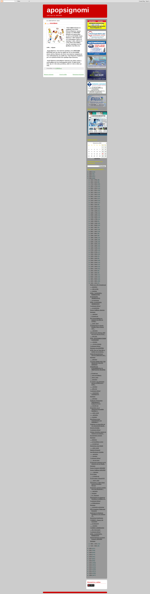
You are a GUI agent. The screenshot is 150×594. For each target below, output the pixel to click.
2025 (90, 174)
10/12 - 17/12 (94, 186)
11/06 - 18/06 (94, 239)
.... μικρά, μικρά (94, 377)
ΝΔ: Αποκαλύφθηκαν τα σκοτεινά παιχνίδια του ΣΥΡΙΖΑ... (96, 320)
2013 (90, 567)
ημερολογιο (97, 158)
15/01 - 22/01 (94, 283)
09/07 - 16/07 (94, 231)
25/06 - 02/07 (94, 235)
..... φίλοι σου (93, 389)
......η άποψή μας (94, 444)
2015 (90, 563)
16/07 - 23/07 (94, 229)
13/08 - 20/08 (94, 221)
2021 (90, 550)
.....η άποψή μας (94, 405)
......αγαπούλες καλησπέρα (97, 507)
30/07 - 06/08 (94, 225)
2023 (90, 178)
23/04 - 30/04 (94, 254)
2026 (90, 172)
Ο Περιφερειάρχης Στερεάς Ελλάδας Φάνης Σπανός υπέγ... (97, 327)
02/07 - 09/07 (94, 233)
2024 (90, 176)
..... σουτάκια (52, 23)
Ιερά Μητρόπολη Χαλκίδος (97, 452)
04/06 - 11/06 (94, 242)
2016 (90, 560)
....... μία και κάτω (94, 460)
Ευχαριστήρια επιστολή (96, 435)
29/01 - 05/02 (94, 279)
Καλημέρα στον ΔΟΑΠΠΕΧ (97, 348)
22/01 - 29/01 (94, 281)
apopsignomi (68, 10)
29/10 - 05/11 (94, 198)
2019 (90, 554)
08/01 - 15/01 (94, 543)
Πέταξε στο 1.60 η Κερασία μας (98, 285)
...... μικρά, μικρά (94, 413)
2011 (90, 571)
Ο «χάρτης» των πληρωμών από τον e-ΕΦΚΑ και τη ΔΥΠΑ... (97, 383)
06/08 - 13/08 (94, 223)
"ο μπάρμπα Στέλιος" (95, 306)
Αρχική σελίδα (63, 74)
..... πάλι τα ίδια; (94, 289)
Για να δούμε (93, 474)
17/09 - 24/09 (94, 211)
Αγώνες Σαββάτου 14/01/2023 (97, 470)
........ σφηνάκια (94, 472)
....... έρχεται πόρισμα (95, 344)
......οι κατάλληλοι (94, 308)
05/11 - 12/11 (94, 196)
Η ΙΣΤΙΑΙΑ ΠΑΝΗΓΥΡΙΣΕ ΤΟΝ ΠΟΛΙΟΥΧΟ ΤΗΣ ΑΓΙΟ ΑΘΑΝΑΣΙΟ (97, 363)
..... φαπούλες (93, 287)
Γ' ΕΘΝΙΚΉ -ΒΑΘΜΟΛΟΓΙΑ (97, 528)
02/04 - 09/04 (94, 260)
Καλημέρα (92, 312)
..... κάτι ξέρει (93, 336)
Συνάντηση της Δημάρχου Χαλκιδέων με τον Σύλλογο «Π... (97, 514)
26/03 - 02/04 (94, 262)
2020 (90, 552)
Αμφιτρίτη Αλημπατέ (95, 450)
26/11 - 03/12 (94, 190)
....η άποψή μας (94, 316)
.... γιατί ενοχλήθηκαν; (96, 375)
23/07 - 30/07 (94, 227)
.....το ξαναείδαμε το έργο (96, 442)
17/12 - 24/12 (94, 184)
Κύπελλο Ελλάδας (95, 428)
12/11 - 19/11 (94, 194)
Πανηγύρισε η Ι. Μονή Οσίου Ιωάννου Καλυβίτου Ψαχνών (97, 484)
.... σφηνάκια (93, 439)
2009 (90, 575)
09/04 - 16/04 (94, 258)
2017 (90, 558)
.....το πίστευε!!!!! (94, 523)
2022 (90, 548)
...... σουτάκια (93, 342)
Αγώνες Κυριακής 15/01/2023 (97, 468)
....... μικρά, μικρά (94, 480)
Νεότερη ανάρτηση (48, 74)
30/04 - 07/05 (94, 252)
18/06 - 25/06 (94, 237)
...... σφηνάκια (93, 314)
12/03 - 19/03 (94, 266)
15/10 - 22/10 (94, 202)
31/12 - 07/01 (94, 180)
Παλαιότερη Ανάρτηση (78, 74)
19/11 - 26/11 (94, 192)
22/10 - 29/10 (94, 200)
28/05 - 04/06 (94, 244)
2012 (90, 569)
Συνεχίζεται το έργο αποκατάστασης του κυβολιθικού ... (96, 421)
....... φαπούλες (94, 415)
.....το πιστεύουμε (94, 300)
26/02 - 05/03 (94, 270)
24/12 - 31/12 (94, 182)
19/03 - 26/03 (94, 264)
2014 (90, 565)
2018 (90, 556)
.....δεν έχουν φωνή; (95, 530)
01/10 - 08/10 (94, 206)
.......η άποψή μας (94, 476)
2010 (90, 573)
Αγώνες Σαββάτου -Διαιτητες (97, 310)
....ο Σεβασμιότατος (95, 503)
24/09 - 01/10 (94, 209)
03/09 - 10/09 (94, 215)
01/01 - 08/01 (94, 546)
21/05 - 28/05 (94, 246)
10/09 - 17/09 (94, 213)
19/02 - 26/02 (94, 273)
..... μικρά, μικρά (94, 323)
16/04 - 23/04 (94, 256)
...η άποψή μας (94, 373)
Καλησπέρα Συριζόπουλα (96, 518)
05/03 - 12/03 (94, 268)
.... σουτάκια (93, 493)
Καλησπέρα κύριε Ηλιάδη (96, 446)
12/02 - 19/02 (94, 274)
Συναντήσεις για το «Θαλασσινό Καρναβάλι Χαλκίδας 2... (97, 409)
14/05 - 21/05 (94, 248)
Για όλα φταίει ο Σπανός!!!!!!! (97, 478)
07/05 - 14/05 (94, 250)
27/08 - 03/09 (94, 217)
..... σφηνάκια (93, 359)
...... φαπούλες (94, 330)
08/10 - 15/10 (94, 204)
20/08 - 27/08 (94, 219)
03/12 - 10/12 (94, 188)
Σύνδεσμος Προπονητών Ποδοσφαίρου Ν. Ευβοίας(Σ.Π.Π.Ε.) (96, 402)
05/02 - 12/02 (94, 277)
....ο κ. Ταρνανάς (94, 495)
